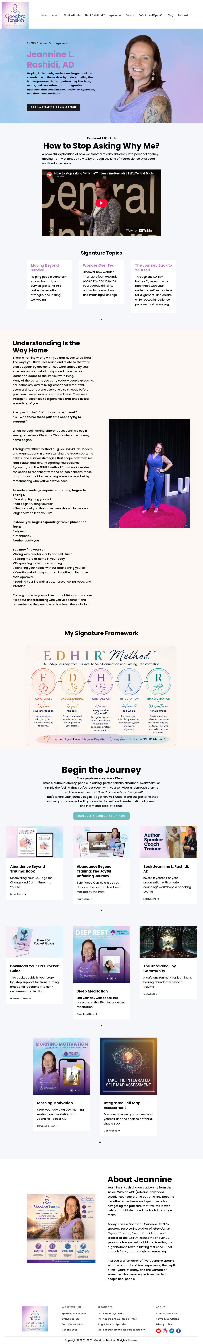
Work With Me (72, 15)
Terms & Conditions (167, 1319)
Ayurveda (115, 15)
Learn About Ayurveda (110, 1313)
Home (43, 15)
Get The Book (70, 1329)
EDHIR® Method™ (95, 15)
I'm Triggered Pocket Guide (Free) (117, 1319)
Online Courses (70, 1319)
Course (129, 15)
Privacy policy (164, 1324)
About (55, 15)
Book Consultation (72, 1324)
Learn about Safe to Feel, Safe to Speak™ (121, 1329)
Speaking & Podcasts (74, 1313)
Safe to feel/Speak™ (151, 15)
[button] (101, 319)
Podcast (183, 15)
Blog (170, 15)
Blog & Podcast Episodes (112, 1324)
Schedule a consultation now (101, 816)
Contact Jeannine (166, 1313)
